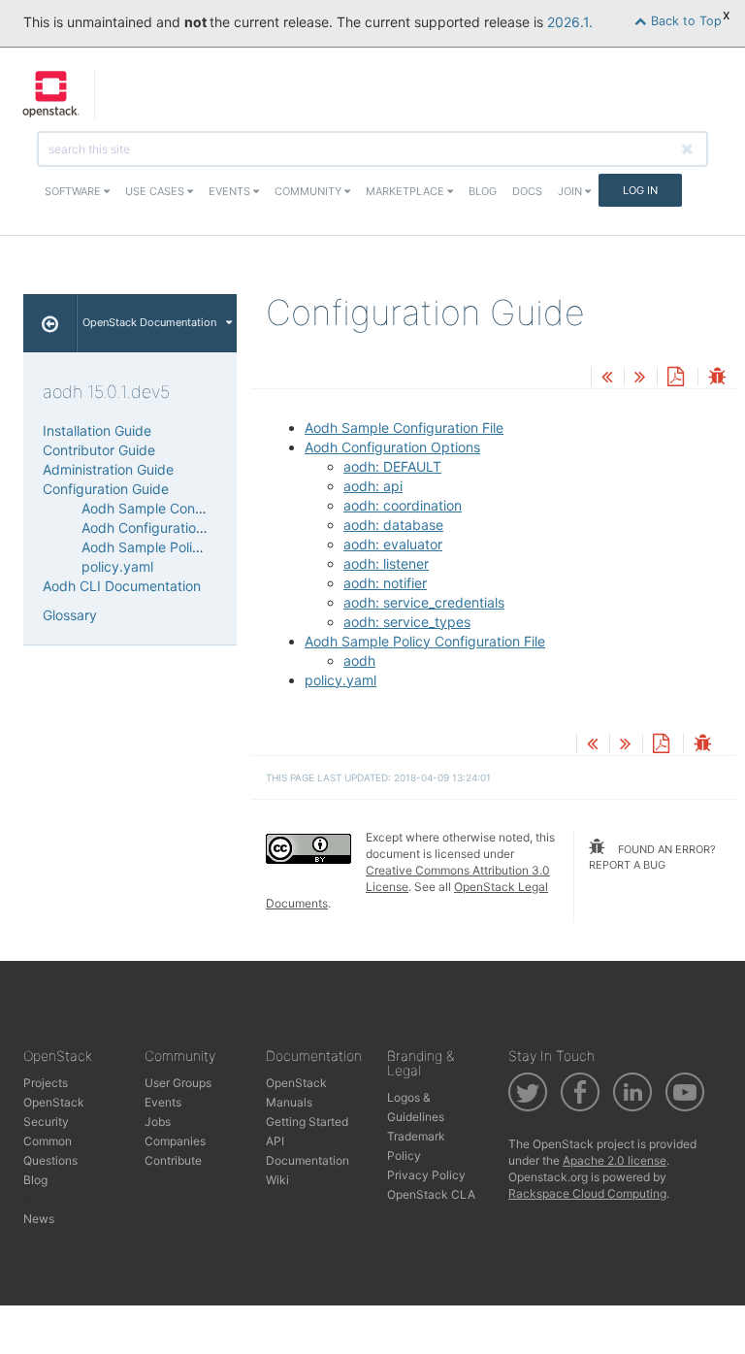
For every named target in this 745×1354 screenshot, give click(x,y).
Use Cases (156, 191)
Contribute (173, 1160)
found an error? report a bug (652, 857)
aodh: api (373, 486)
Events (231, 191)
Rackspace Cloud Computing (587, 1193)
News (38, 1218)
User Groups (178, 1082)
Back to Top (684, 21)
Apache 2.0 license (614, 1160)
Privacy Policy (426, 1175)
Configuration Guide (106, 488)
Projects (45, 1082)
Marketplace (406, 191)
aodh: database (393, 524)
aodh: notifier (385, 583)
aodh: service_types (406, 621)
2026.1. (570, 22)
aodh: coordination (402, 505)
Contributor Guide (99, 450)
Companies (175, 1141)
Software (74, 191)
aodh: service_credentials (423, 602)
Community (309, 191)
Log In (640, 190)
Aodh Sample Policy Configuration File (425, 641)
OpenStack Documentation (149, 322)
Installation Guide (97, 430)
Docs (527, 191)
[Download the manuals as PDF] (675, 378)
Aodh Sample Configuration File (404, 427)
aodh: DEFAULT (392, 466)
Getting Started (307, 1121)
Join (571, 191)
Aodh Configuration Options (392, 447)
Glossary (70, 615)
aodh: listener (386, 563)
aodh (359, 660)
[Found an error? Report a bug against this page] (716, 378)
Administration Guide (108, 469)
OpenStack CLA (431, 1194)
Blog (483, 191)
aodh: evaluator (392, 544)
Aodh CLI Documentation (122, 586)
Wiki (277, 1179)
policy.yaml (340, 680)
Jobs (158, 1121)
